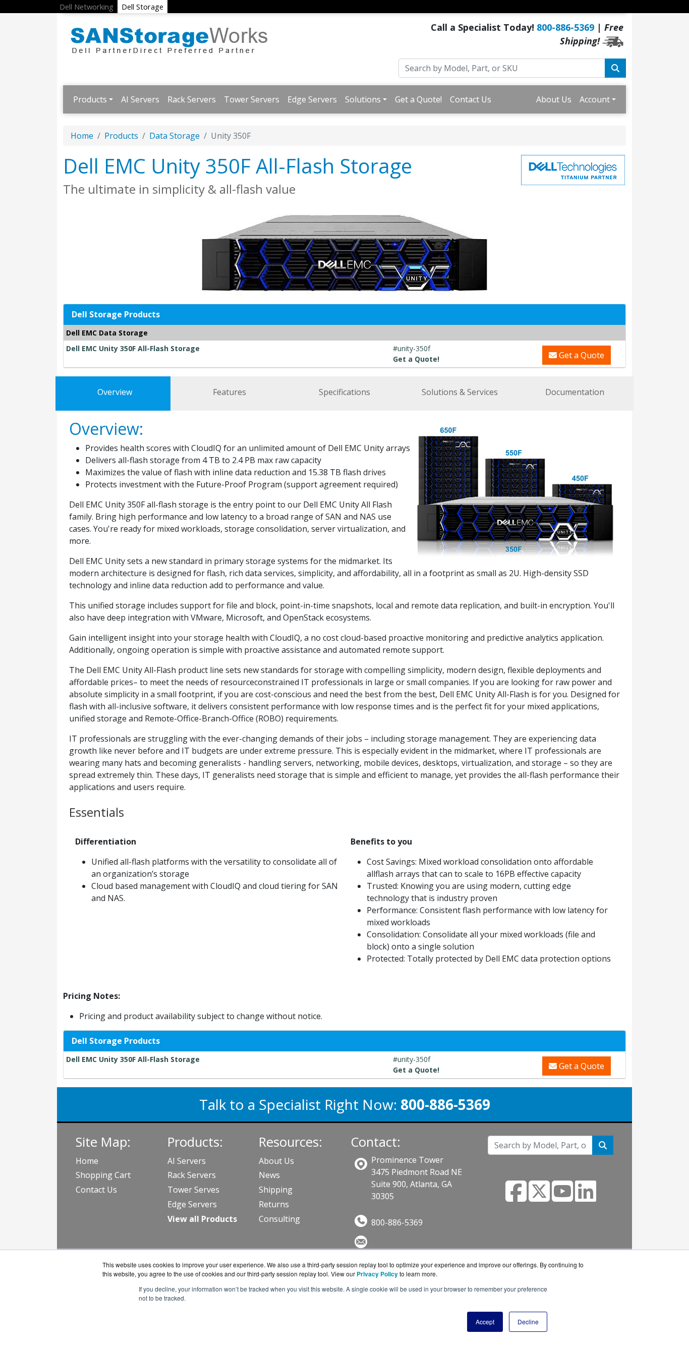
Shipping (276, 1189)
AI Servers (140, 99)
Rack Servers (191, 99)
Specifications (344, 392)
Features (229, 392)
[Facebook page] (516, 1197)
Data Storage (174, 135)
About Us (553, 99)
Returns (274, 1204)
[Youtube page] (562, 1197)
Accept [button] (485, 1321)
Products (90, 99)
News (269, 1175)
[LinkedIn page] (585, 1197)
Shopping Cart (103, 1175)
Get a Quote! (418, 99)
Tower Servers (251, 99)
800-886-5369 (565, 27)
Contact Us (470, 99)
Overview (114, 392)
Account (595, 99)
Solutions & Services (460, 392)
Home (82, 135)
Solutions (363, 99)
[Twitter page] (539, 1197)
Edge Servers (312, 99)
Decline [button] (528, 1321)
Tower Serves (193, 1189)
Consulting (279, 1218)
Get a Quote (580, 355)
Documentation (574, 392)
